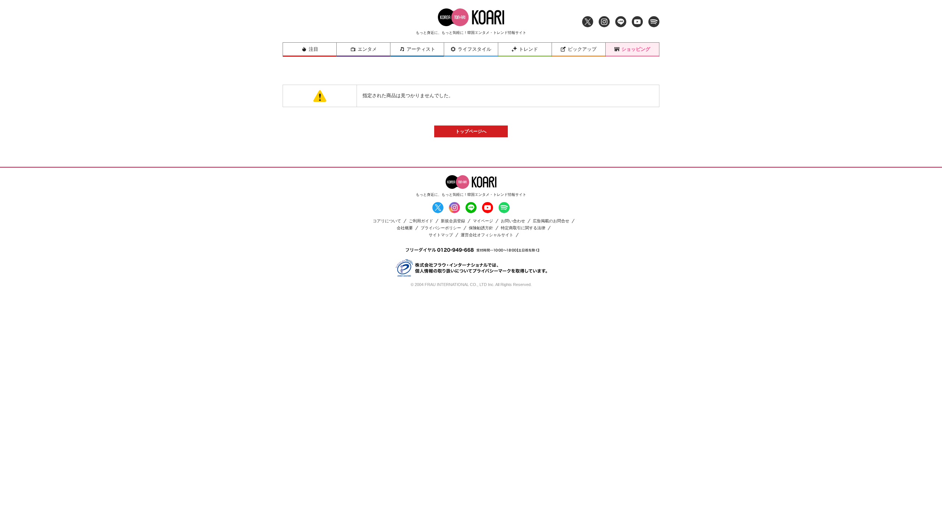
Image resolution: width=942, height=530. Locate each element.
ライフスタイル (474, 49)
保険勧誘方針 (481, 228)
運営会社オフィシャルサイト (487, 235)
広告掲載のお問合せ (551, 221)
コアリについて (387, 221)
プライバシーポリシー (441, 228)
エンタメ (367, 49)
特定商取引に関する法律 (523, 228)
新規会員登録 (453, 221)
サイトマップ (441, 235)
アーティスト (421, 49)
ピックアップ (582, 49)
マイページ (483, 221)
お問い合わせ (513, 221)
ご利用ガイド (421, 221)
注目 (313, 49)
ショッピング (635, 49)
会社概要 (405, 228)
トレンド (528, 49)
